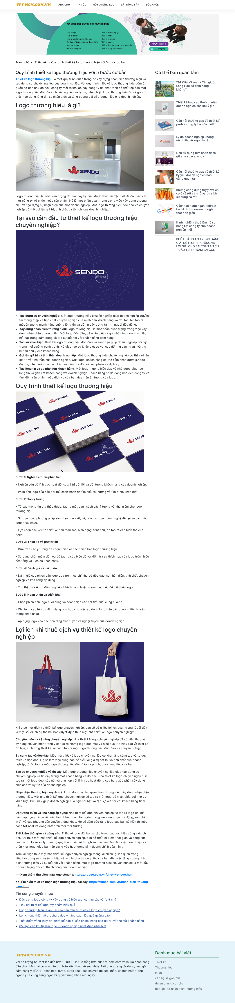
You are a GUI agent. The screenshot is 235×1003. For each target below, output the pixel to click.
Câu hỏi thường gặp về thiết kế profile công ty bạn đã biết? (197, 122)
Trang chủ (62, 4)
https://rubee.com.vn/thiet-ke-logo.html (104, 874)
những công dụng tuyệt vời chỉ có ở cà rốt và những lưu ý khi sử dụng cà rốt (197, 193)
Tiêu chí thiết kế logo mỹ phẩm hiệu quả (47, 905)
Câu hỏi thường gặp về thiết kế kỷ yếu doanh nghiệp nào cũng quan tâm (197, 175)
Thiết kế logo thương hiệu (34, 79)
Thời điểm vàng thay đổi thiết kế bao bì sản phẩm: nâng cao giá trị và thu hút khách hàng (81, 921)
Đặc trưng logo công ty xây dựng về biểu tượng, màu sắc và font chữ (67, 899)
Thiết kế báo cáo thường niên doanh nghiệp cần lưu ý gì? (196, 104)
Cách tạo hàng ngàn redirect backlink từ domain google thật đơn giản (196, 209)
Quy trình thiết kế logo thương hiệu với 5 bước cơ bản (88, 62)
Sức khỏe (152, 4)
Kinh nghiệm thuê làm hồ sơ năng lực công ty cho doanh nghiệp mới (196, 226)
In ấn (158, 973)
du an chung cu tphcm (170, 983)
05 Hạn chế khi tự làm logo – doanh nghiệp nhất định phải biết (62, 926)
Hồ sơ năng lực (103, 4)
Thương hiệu (163, 967)
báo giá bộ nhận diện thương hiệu (178, 989)
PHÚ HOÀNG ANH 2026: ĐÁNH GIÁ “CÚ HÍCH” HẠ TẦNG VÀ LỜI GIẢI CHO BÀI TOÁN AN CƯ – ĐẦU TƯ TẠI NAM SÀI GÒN (197, 244)
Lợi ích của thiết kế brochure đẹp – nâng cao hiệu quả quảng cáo (64, 915)
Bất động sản (130, 4)
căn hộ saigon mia (167, 978)
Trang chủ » (24, 62)
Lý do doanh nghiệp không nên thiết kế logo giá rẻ (195, 138)
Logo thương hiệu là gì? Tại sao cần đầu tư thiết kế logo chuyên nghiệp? (69, 910)
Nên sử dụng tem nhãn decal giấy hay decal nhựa (196, 154)
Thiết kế (40, 62)
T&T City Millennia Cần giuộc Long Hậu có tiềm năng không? (196, 85)
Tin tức (81, 4)
